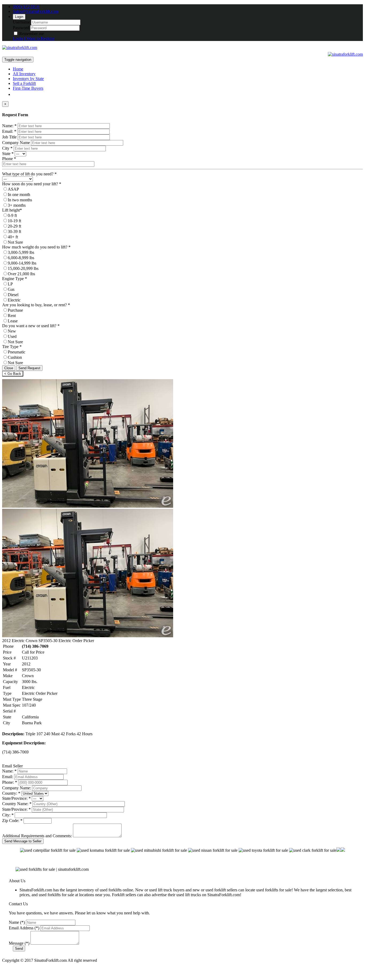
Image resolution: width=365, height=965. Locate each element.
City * (7, 148)
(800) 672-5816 (26, 6)
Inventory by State (28, 78)
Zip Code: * (12, 820)
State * (8, 153)
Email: (7, 776)
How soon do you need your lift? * (31, 184)
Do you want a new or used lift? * (31, 325)
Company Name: (16, 788)
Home (18, 69)
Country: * (11, 793)
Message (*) (19, 943)
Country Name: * (17, 803)
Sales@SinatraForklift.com (35, 11)
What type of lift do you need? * (29, 174)
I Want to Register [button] (39, 38)
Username (21, 22)
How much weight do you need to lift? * (36, 247)
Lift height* (12, 210)
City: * (8, 815)
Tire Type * (12, 346)
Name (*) (17, 922)
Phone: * (9, 782)
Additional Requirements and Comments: (37, 836)
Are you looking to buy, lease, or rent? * (36, 305)
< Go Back (12, 374)
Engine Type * (14, 278)
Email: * (9, 131)
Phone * (9, 158)
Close (8, 368)
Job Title (9, 137)
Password (21, 27)
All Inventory (24, 73)
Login (19, 17)
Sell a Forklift (24, 83)
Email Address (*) (24, 928)
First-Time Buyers (28, 88)
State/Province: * (16, 798)
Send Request (29, 368)
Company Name (16, 142)
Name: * (9, 125)
